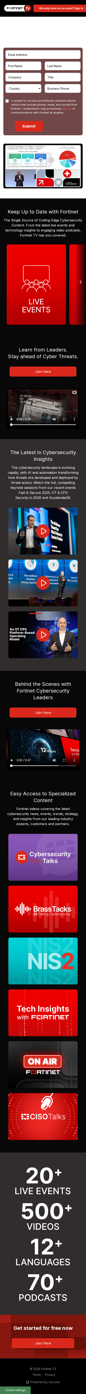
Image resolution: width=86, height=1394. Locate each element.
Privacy (50, 1374)
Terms (36, 1374)
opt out (66, 108)
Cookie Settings (15, 1390)
